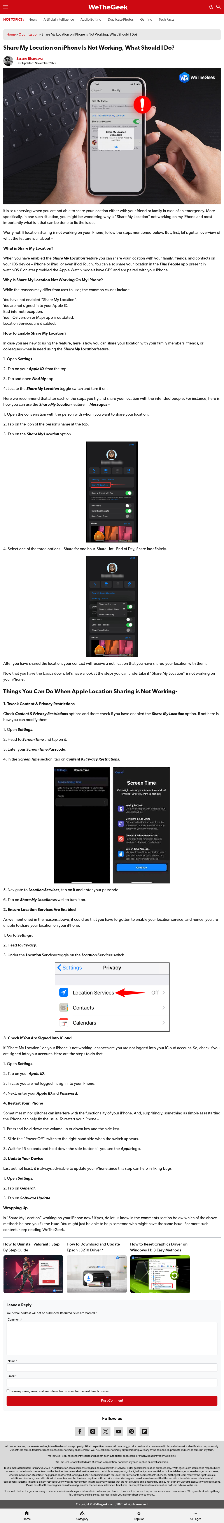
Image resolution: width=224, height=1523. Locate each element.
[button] (211, 8)
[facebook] (80, 1435)
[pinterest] (131, 1435)
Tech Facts (166, 20)
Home (11, 34)
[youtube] (118, 1435)
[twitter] (105, 1435)
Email (12, 1376)
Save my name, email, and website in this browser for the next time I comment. (60, 1391)
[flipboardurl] (144, 1435)
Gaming (146, 20)
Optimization (28, 34)
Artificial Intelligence (59, 20)
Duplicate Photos (121, 20)
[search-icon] (218, 7)
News (32, 20)
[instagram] (93, 1435)
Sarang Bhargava (29, 58)
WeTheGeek (108, 7)
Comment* (15, 1319)
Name (13, 1361)
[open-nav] (5, 7)
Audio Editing (90, 20)
